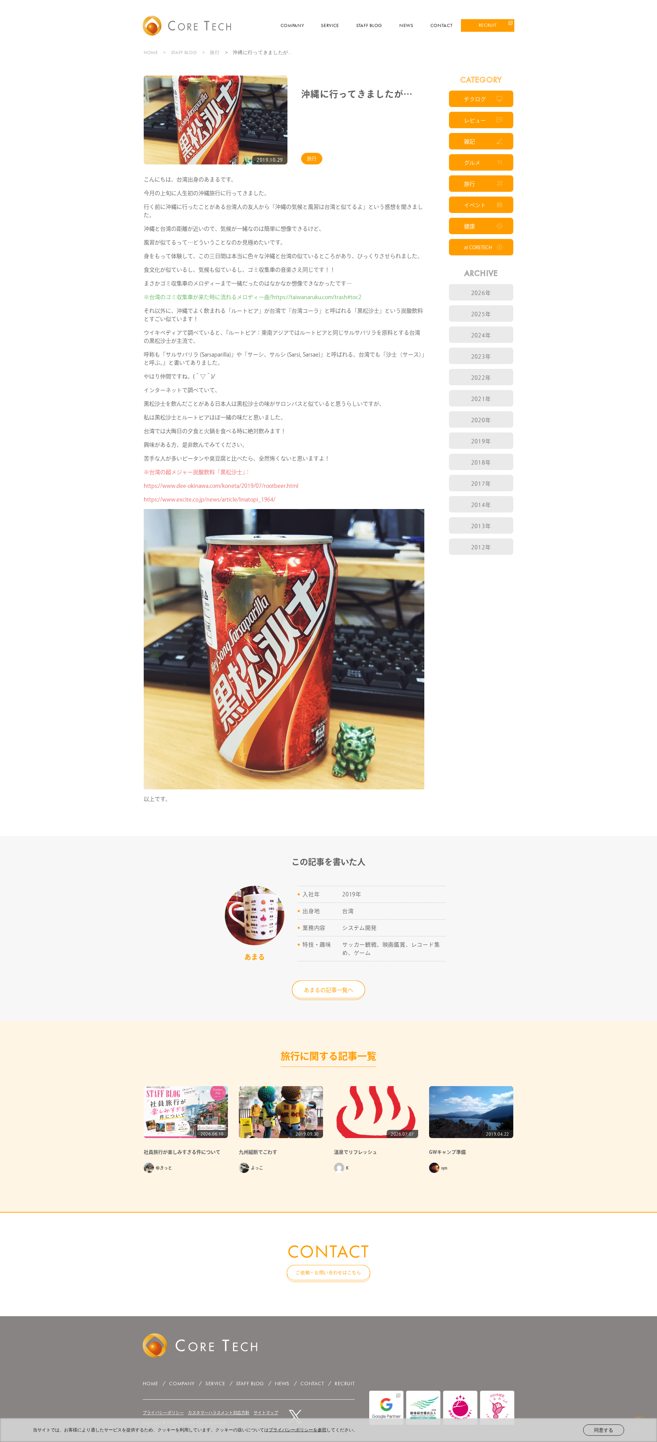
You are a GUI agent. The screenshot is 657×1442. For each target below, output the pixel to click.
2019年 (481, 441)
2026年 (481, 293)
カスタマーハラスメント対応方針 (218, 1413)
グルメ (472, 162)
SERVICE (330, 25)
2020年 (481, 420)
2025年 (481, 314)
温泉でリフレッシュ (355, 1152)
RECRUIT (488, 25)
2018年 (481, 462)
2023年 (481, 356)
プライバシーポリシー (163, 1413)
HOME (151, 52)
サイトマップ (266, 1413)
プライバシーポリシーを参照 (297, 1429)
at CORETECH (478, 247)
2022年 (481, 377)
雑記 (469, 141)
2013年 (481, 526)
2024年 (481, 335)
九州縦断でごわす (258, 1152)
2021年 (481, 399)
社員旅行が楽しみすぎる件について (182, 1152)
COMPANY (292, 25)
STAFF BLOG (369, 25)
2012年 (481, 547)
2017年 (481, 483)
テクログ (475, 99)
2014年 (481, 505)
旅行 (215, 52)
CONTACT (441, 25)
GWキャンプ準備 (447, 1152)
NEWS (406, 25)
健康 (469, 226)
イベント (475, 205)
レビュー (475, 120)
